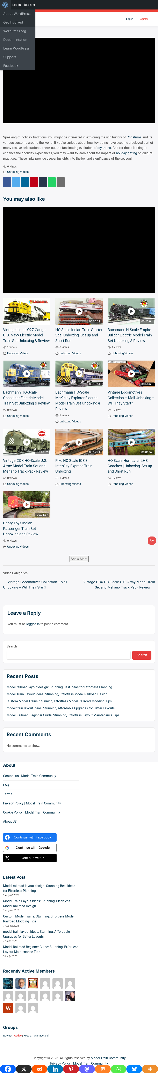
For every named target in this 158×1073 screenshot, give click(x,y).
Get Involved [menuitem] (13, 22)
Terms (7, 794)
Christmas (134, 137)
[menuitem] (5, 4)
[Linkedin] (25, 182)
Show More (79, 559)
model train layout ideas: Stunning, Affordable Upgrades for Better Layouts (61, 708)
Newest (7, 1035)
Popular (27, 1035)
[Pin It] (34, 182)
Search (12, 646)
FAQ (6, 785)
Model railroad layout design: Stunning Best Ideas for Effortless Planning (59, 687)
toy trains (104, 148)
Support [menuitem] (9, 57)
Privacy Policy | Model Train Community (32, 803)
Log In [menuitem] (16, 4)
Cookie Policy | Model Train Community (31, 812)
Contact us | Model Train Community (29, 776)
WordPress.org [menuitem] (14, 31)
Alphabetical (41, 1035)
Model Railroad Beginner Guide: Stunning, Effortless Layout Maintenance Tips (63, 715)
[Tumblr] (43, 182)
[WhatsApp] (52, 182)
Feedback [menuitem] (10, 66)
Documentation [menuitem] (15, 40)
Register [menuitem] (29, 4)
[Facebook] (7, 182)
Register (143, 18)
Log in (129, 18)
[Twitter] (16, 182)
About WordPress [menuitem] (16, 14)
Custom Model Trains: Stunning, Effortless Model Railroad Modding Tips (59, 701)
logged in (33, 624)
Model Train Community (108, 1058)
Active (18, 1035)
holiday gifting (126, 153)
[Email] (61, 182)
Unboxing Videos (18, 172)
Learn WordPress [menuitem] (16, 48)
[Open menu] (152, 19)
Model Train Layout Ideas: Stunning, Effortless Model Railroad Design (57, 694)
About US (10, 821)
